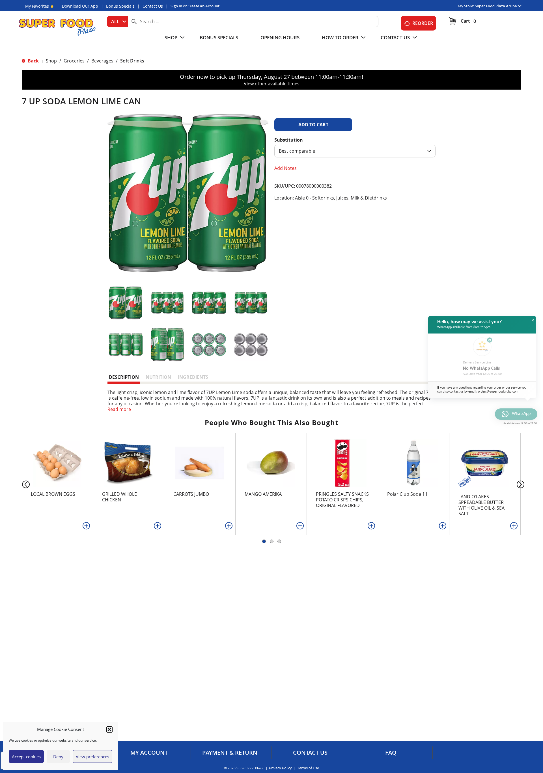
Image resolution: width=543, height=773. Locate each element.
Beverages (102, 61)
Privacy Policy (280, 768)
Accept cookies (26, 756)
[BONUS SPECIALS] (464, 481)
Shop (51, 61)
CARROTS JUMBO (191, 494)
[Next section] (521, 484)
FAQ (391, 752)
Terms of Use (308, 768)
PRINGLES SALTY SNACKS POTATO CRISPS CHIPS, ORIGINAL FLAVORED (342, 499)
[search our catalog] (134, 21)
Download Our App (80, 6)
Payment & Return (229, 752)
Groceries (74, 61)
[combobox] (117, 21)
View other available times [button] (271, 84)
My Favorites (37, 6)
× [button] (532, 320)
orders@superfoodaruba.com (498, 391)
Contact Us (153, 6)
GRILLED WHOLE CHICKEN (119, 497)
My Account (149, 752)
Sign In (176, 5)
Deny (58, 756)
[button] (109, 729)
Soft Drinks (132, 61)
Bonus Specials (120, 6)
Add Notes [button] (285, 168)
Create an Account (203, 5)
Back (33, 61)
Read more (119, 409)
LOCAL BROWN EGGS (53, 494)
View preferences (92, 756)
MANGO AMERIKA (263, 494)
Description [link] (124, 377)
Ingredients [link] (193, 377)
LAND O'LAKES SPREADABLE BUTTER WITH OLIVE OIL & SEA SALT (481, 505)
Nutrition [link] (158, 377)
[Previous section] (21, 484)
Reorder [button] (422, 23)
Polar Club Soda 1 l (407, 494)
